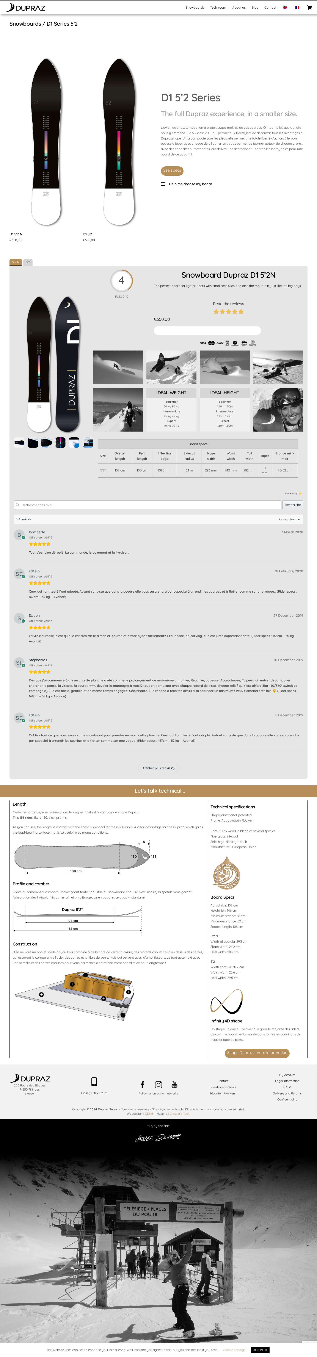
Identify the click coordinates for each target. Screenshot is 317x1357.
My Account (287, 1075)
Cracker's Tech (180, 1114)
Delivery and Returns (287, 1093)
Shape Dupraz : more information (257, 1052)
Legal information (287, 1081)
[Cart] (309, 7)
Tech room (218, 7)
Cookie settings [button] (234, 1350)
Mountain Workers (223, 1093)
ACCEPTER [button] (260, 1350)
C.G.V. (287, 1087)
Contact (270, 7)
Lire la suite (17, 247)
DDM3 (149, 1114)
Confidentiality (287, 1099)
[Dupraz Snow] (24, 10)
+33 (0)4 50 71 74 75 (94, 1093)
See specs (172, 170)
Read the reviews (228, 303)
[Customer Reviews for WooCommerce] (300, 493)
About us (239, 7)
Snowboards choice (223, 1087)
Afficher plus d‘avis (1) (158, 768)
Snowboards (195, 7)
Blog (255, 7)
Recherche (293, 505)
